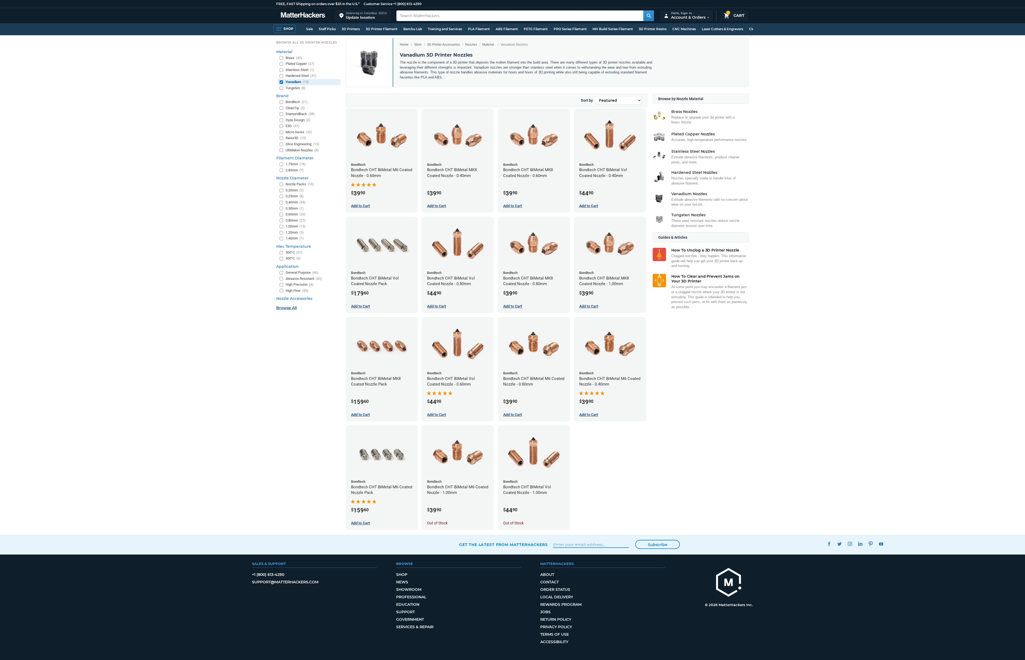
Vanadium (297, 82)
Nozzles (471, 44)
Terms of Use (554, 634)
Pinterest (870, 544)
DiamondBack (300, 114)
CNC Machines (684, 29)
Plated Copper (300, 64)
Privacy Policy (556, 626)
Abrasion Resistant (304, 279)
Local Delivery (556, 597)
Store (418, 44)
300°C (294, 252)
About (547, 574)
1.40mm (295, 238)
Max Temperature (293, 246)
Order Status (555, 589)
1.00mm (296, 226)
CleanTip (295, 108)
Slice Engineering (302, 144)
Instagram (849, 544)
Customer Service (378, 4)
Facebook (829, 544)
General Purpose (302, 272)
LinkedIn (860, 544)
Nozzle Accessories (294, 298)
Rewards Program (561, 604)
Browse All (286, 307)
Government (410, 619)
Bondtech (297, 102)
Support (405, 612)
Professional (411, 597)
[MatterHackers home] (303, 15)
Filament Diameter (295, 158)
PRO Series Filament (570, 29)
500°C (293, 258)
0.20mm (295, 190)
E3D (292, 126)
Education (407, 604)
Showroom (408, 589)
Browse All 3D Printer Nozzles (306, 42)
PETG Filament (536, 29)
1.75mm (296, 164)
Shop (401, 574)
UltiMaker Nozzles (302, 150)
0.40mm (296, 202)
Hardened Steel (301, 76)
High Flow (297, 291)
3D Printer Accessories (443, 44)
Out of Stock (437, 523)
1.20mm (295, 232)
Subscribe (657, 544)
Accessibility (554, 641)
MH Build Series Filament (613, 29)
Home (404, 44)
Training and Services (445, 29)
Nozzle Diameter (292, 178)
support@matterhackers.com (285, 582)
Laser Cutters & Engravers (722, 29)
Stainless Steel (300, 70)
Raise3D (296, 138)
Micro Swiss (299, 132)
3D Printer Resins (653, 29)
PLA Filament (479, 29)
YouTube (881, 544)
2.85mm (295, 170)
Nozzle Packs (300, 184)
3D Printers (351, 29)
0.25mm (295, 196)
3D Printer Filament (381, 29)
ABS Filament (507, 29)
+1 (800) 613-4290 (407, 4)
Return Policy (555, 619)
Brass (294, 58)
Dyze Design (298, 120)
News (402, 582)
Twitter (839, 544)
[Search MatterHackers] (648, 15)
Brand (282, 95)
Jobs (545, 612)
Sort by (587, 100)
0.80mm (296, 220)
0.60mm (296, 214)
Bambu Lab (412, 29)
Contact (549, 582)
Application (287, 266)
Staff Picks (327, 29)
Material (488, 44)
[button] (363, 15)
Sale (309, 29)
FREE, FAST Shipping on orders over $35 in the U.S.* (318, 4)
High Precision (299, 284)
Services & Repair (414, 626)
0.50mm (295, 208)
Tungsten (296, 88)
